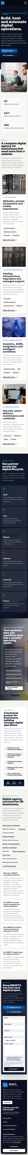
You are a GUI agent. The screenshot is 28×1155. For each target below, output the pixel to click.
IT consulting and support (9, 866)
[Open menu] (25, 3)
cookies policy (16, 1142)
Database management (8, 836)
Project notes (8, 1044)
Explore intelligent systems (12, 688)
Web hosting (22, 829)
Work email (7, 1024)
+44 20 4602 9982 (15, 1012)
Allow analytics (14, 1150)
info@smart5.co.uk (15, 1007)
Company (7, 1030)
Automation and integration (9, 847)
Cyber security (6, 855)
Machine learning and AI (18, 851)
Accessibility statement (10, 1125)
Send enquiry (13, 1069)
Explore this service (9, 240)
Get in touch (7, 1102)
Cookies (5, 1122)
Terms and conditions (9, 1129)
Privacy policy (7, 1118)
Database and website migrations (11, 844)
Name (5, 1017)
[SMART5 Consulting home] (3, 3)
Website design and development (11, 825)
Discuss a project (8, 51)
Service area (8, 1037)
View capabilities (8, 55)
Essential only (14, 1146)
